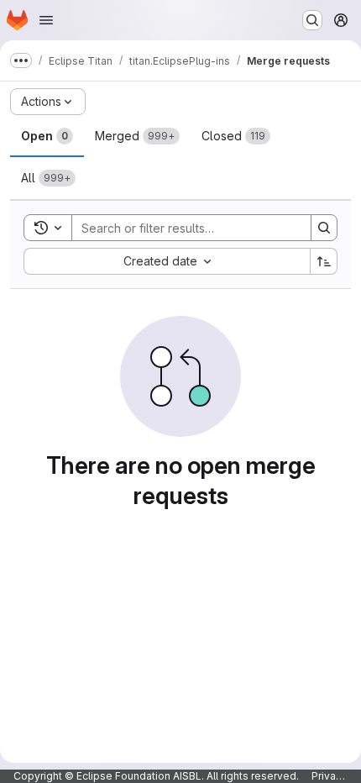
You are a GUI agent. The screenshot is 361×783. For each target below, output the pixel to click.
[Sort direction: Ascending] (324, 261)
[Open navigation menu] (46, 20)
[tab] (47, 136)
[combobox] (167, 261)
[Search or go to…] (312, 20)
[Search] (324, 227)
